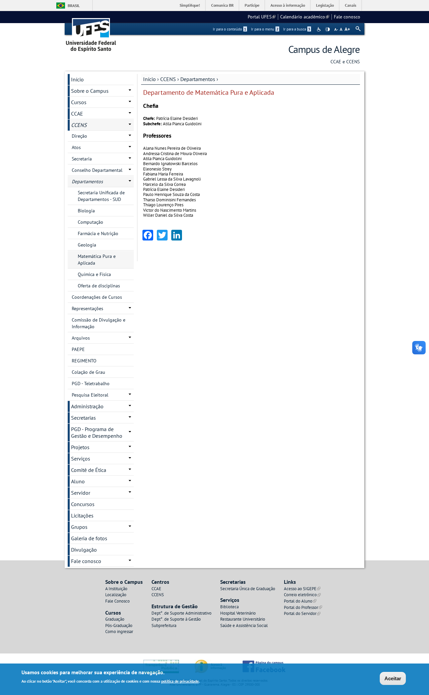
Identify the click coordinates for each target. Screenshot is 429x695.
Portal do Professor (303, 607)
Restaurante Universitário (242, 619)
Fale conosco (347, 17)
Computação (90, 222)
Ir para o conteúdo (229, 29)
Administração (87, 406)
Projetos (80, 447)
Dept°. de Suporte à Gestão (176, 619)
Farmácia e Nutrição (98, 233)
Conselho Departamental (97, 170)
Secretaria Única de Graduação (247, 589)
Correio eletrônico (302, 595)
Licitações (82, 515)
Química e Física (94, 274)
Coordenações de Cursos (97, 297)
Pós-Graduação (118, 625)
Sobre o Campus (90, 90)
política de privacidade (180, 681)
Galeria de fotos (89, 538)
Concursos (83, 504)
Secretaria (82, 159)
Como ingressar (119, 631)
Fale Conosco (117, 601)
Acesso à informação (287, 5)
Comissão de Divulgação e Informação (98, 323)
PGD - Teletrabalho (91, 383)
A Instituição (116, 589)
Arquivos (81, 338)
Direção (79, 136)
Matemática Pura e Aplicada (97, 259)
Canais (350, 5)
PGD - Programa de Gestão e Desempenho (96, 432)
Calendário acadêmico (304, 17)
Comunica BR (222, 5)
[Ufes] (91, 33)
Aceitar (392, 678)
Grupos (79, 527)
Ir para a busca (296, 29)
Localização (115, 595)
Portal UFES (261, 17)
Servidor (80, 492)
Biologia (86, 211)
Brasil (74, 5)
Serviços (80, 458)
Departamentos (197, 79)
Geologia (87, 245)
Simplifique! (190, 5)
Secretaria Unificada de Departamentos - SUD (101, 196)
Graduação (114, 619)
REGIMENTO (84, 361)
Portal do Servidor (302, 613)
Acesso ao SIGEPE (302, 589)
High (327, 29)
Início (149, 79)
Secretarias (83, 417)
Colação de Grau (88, 372)
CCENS (168, 79)
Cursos (78, 102)
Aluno (78, 481)
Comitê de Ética (88, 470)
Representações (87, 308)
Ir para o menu (265, 29)
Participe (252, 5)
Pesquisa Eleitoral (90, 395)
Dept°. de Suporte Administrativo (181, 613)
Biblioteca (229, 607)
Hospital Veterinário (238, 613)
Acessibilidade (319, 29)
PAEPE (78, 349)
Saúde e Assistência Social (244, 625)
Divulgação (84, 549)
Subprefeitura (163, 625)
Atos (76, 147)
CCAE (77, 113)
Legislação (325, 5)
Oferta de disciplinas (99, 286)
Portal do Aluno (300, 601)
